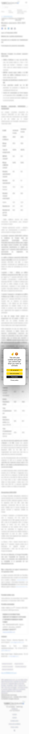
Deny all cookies (14, 373)
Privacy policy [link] (14, 380)
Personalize (14, 377)
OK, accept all (14, 370)
